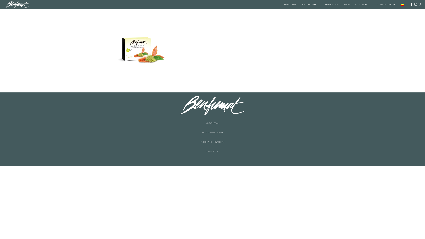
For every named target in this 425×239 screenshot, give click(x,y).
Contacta (365, 4)
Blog (351, 4)
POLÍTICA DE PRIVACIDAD (212, 125)
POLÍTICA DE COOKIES (212, 122)
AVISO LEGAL (212, 120)
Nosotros (294, 4)
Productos (313, 4)
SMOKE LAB (335, 4)
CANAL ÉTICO (212, 128)
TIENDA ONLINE (386, 4)
